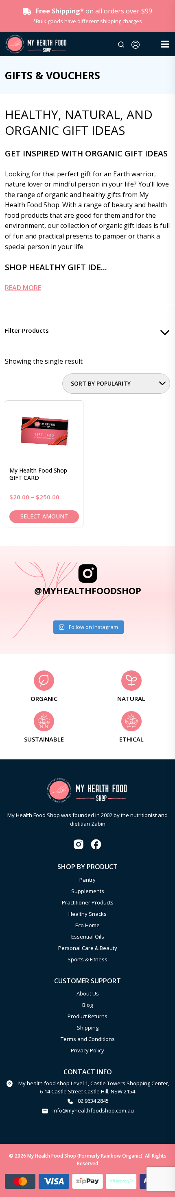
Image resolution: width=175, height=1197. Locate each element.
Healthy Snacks (87, 913)
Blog (87, 1004)
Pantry (87, 879)
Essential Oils (87, 936)
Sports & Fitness (87, 959)
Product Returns (87, 1016)
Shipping (87, 1027)
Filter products (27, 330)
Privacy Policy (87, 1050)
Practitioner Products (88, 902)
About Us (88, 993)
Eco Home (87, 925)
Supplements (87, 891)
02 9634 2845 (93, 1100)
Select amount (44, 516)
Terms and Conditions (88, 1039)
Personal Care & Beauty (87, 948)
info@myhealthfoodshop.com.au (93, 1110)
